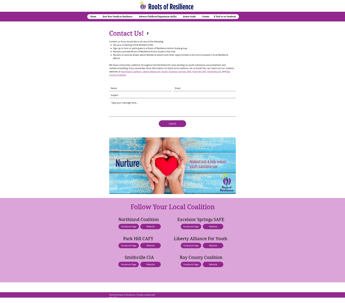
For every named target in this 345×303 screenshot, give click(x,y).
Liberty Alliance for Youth (155, 71)
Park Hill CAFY (199, 71)
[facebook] (214, 16)
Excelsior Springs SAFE (180, 71)
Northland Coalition (131, 71)
